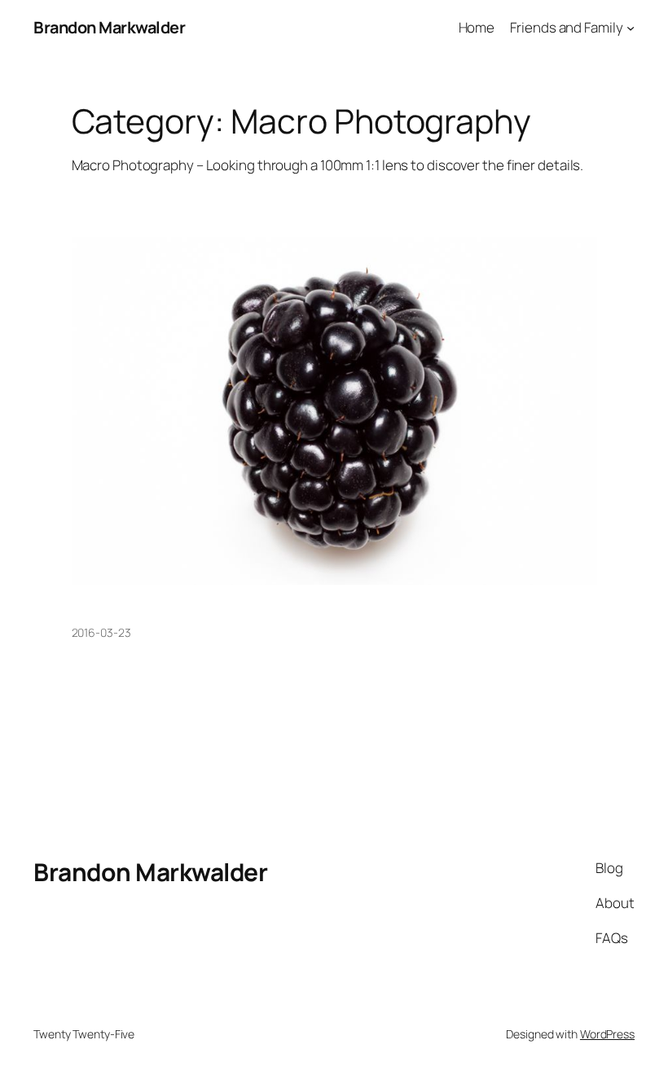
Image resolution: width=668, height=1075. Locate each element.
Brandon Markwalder (109, 27)
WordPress (607, 1034)
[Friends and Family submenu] (630, 28)
